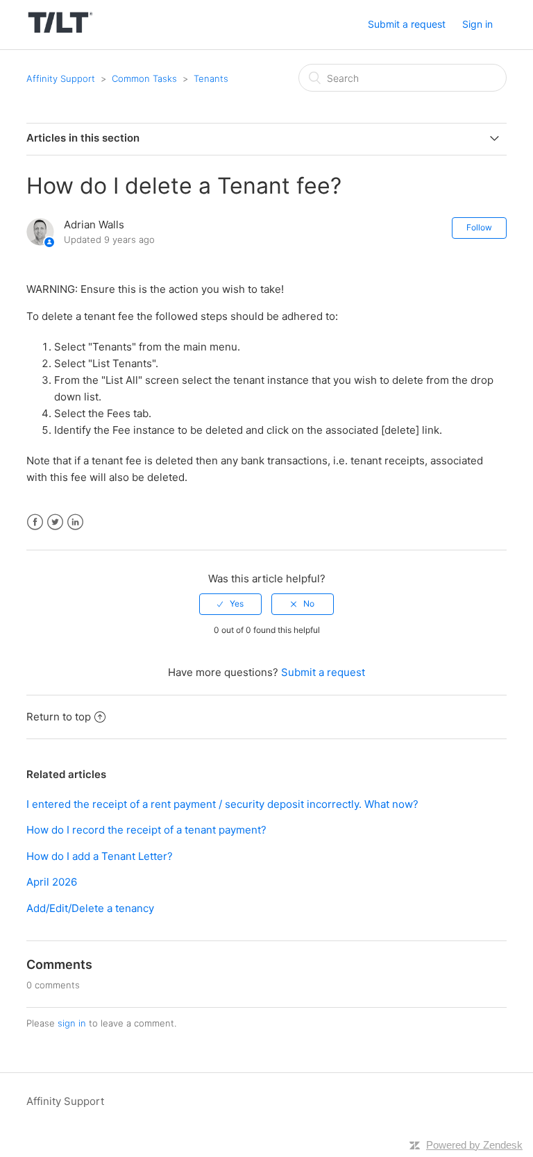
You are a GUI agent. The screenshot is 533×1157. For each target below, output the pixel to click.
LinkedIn (75, 522)
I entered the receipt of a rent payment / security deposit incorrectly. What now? (222, 804)
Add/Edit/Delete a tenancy (90, 908)
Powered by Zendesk (474, 1145)
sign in (72, 1023)
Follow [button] (479, 227)
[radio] (230, 603)
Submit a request (407, 24)
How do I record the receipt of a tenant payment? (146, 829)
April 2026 (51, 881)
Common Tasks (144, 78)
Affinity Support (60, 78)
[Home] (60, 31)
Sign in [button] (477, 24)
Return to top (58, 716)
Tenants (211, 78)
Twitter (55, 522)
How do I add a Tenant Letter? (99, 856)
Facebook (35, 522)
